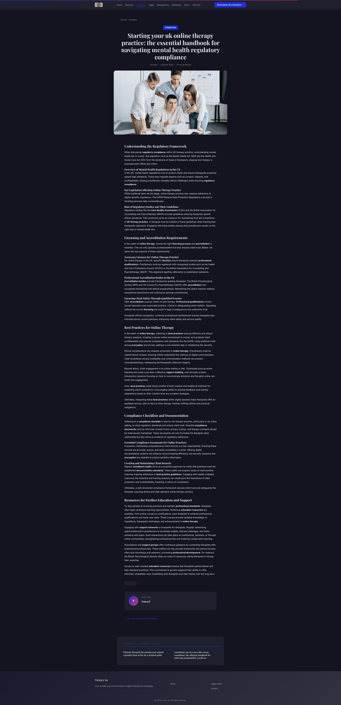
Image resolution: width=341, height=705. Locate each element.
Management (163, 5)
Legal (151, 5)
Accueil (123, 20)
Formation (141, 5)
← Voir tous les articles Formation (140, 618)
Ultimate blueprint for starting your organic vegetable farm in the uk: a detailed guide (143, 653)
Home (119, 5)
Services (196, 5)
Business (129, 5)
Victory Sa (101, 680)
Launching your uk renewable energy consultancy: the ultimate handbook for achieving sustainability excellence (192, 655)
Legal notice (216, 684)
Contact (214, 688)
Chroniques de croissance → (230, 5)
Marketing (176, 5)
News (186, 5)
